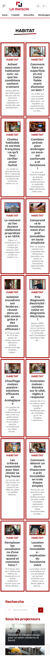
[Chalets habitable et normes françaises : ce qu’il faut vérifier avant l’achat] (12, 127)
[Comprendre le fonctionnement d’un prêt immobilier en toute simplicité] (37, 207)
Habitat (25, 30)
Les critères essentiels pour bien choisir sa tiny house (12, 468)
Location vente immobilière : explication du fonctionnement (37, 554)
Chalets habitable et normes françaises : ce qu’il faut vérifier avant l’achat (12, 152)
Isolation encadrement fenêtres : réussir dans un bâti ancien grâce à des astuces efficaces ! (12, 313)
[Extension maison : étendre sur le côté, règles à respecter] (37, 368)
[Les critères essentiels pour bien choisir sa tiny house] (12, 447)
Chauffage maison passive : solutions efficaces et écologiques (12, 392)
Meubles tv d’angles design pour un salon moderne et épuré (24, 637)
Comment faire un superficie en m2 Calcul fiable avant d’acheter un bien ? (37, 77)
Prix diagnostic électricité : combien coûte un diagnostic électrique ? (37, 308)
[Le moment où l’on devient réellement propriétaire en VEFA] (12, 207)
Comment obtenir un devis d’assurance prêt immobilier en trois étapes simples (37, 473)
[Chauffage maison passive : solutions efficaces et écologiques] (12, 368)
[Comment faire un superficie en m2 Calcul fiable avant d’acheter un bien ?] (37, 51)
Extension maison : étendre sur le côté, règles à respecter (37, 389)
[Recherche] (38, 6)
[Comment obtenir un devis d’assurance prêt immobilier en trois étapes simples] (37, 447)
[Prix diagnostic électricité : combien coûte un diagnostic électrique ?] (37, 284)
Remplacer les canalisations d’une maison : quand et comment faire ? (12, 554)
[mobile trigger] (5, 6)
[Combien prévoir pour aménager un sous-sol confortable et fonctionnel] (37, 127)
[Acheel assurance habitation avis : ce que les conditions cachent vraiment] (12, 51)
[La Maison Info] (19, 6)
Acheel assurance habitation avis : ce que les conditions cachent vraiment (12, 76)
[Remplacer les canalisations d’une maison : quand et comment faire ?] (12, 530)
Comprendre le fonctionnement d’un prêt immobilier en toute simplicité (37, 232)
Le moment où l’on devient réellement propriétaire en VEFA (13, 228)
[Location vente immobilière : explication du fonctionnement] (37, 530)
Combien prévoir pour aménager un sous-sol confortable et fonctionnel (37, 154)
